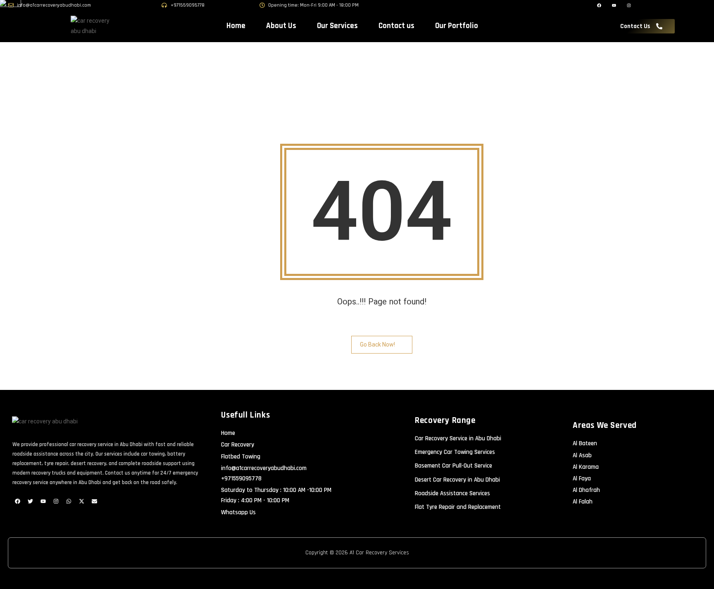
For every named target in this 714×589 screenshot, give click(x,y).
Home (235, 26)
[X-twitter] (81, 501)
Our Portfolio (456, 26)
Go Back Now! (377, 344)
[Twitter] (30, 501)
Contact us (396, 26)
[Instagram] (55, 501)
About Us (281, 26)
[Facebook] (17, 501)
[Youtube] (43, 501)
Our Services (337, 26)
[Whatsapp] (68, 501)
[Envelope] (94, 501)
